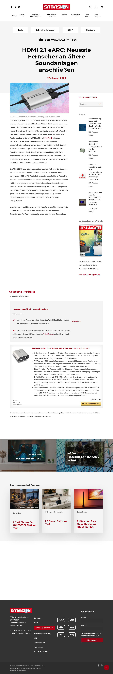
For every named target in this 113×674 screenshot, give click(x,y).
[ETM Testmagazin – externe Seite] (91, 258)
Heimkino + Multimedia (54, 512)
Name (83, 617)
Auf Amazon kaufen (92, 404)
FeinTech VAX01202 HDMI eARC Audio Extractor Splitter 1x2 (60, 348)
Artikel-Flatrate (48, 334)
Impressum (38, 647)
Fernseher (17, 513)
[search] (90, 7)
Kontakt (37, 618)
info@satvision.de (23, 633)
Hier (14, 330)
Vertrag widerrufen (44, 628)
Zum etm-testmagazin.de (89, 275)
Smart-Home (82, 512)
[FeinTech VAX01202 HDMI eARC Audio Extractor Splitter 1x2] (21, 356)
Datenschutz (39, 642)
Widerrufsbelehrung (42, 634)
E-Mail (83, 625)
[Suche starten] (99, 104)
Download (76, 321)
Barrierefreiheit (40, 651)
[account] (96, 7)
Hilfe (36, 622)
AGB (36, 638)
